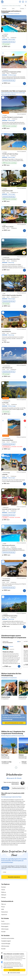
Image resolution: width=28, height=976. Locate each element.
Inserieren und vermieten (7, 938)
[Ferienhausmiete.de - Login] (23, 1)
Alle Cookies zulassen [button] (14, 970)
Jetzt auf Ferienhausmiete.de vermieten (14, 722)
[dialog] (14, 963)
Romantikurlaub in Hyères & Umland (9, 844)
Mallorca (3, 892)
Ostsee (3, 889)
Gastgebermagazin (6, 941)
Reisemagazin (4, 926)
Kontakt (3, 931)
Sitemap (3, 897)
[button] (26, 1)
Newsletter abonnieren (14, 877)
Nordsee (3, 887)
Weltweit (3, 894)
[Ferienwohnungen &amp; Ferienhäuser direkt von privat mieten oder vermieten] (2, 1)
